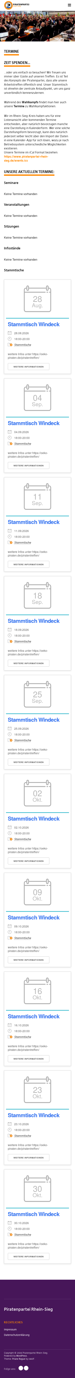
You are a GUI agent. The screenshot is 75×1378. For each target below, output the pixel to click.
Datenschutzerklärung (16, 1335)
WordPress (21, 1355)
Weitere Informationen (28, 366)
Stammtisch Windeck (34, 324)
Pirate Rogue (18, 1358)
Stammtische (22, 345)
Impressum (10, 1329)
